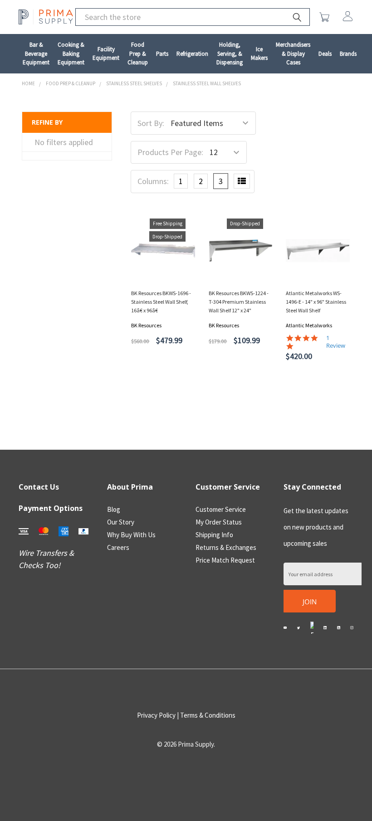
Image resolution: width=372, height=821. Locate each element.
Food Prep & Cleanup (137, 53)
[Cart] (326, 17)
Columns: (153, 181)
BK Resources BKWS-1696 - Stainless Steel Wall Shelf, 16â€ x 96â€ (161, 302)
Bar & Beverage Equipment (36, 53)
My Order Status (219, 522)
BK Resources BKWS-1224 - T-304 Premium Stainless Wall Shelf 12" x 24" (239, 302)
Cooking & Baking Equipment (71, 53)
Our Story (120, 522)
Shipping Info (214, 534)
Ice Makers (259, 53)
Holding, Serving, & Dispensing (229, 53)
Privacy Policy (156, 715)
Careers (118, 547)
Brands (348, 54)
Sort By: (150, 123)
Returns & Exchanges (226, 547)
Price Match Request (225, 560)
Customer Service (221, 509)
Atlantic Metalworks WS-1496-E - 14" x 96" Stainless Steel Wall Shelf (316, 302)
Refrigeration (192, 54)
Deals (325, 54)
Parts (162, 54)
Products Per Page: (170, 152)
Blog (113, 509)
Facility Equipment (106, 53)
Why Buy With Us (131, 534)
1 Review (335, 342)
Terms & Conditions (207, 715)
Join (310, 601)
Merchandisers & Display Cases (293, 53)
